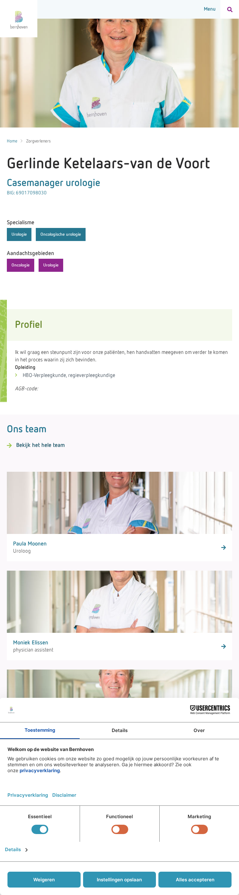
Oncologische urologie (60, 234)
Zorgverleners (38, 141)
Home (12, 141)
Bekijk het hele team (40, 445)
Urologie (19, 234)
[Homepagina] (18, 18)
